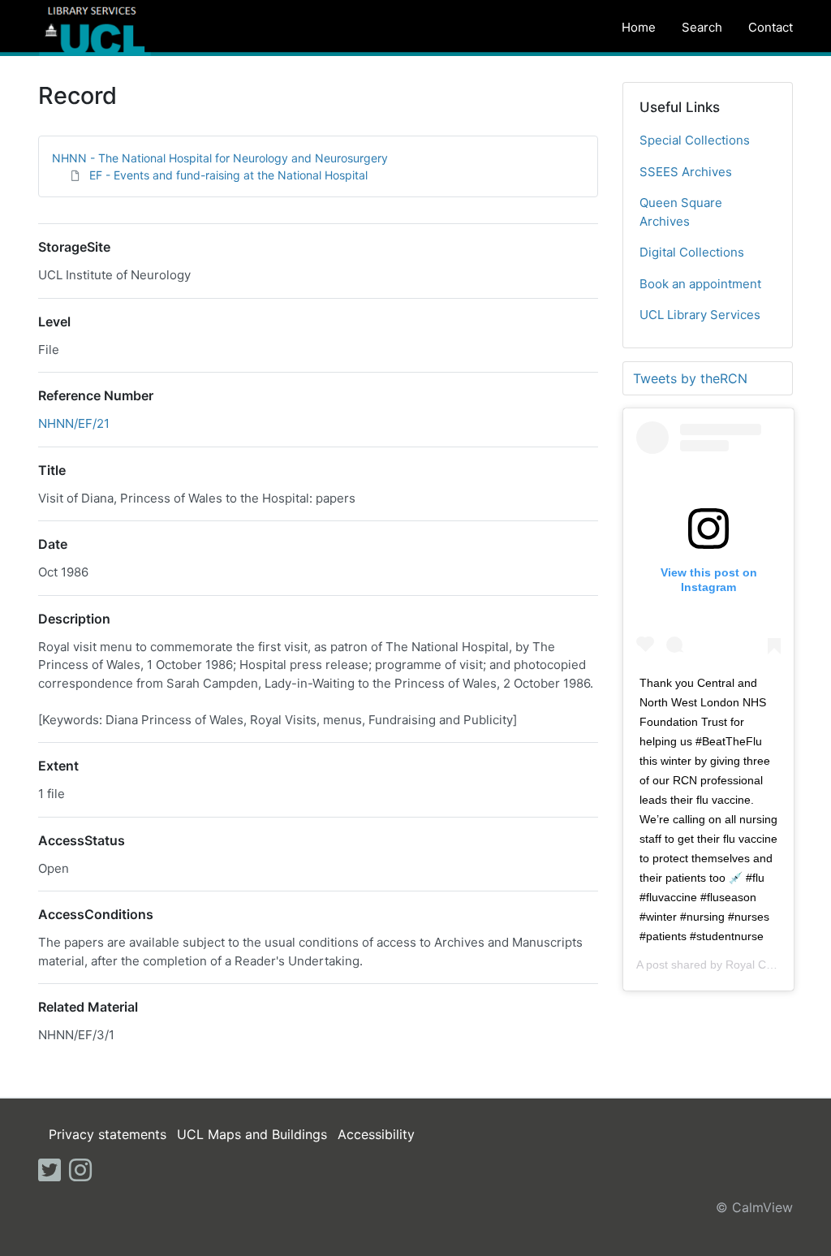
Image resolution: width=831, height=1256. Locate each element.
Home (639, 27)
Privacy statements (107, 1134)
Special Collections (694, 140)
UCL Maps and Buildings (252, 1134)
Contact (770, 27)
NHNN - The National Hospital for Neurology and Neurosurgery (220, 158)
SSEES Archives (685, 171)
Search (702, 27)
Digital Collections (691, 252)
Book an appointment (700, 283)
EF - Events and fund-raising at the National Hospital (228, 175)
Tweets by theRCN (690, 378)
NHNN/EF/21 (74, 423)
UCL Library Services (699, 314)
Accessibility (376, 1134)
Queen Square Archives (680, 212)
